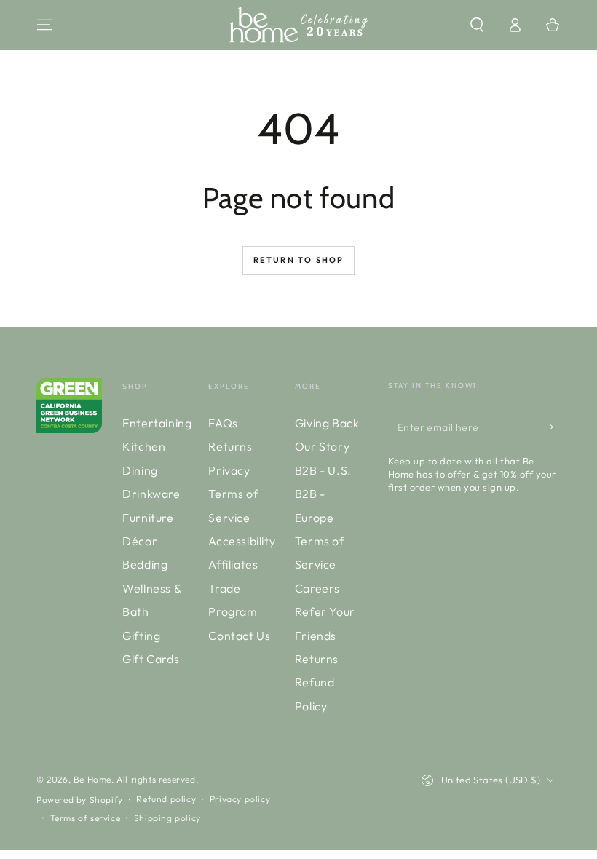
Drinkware (151, 493)
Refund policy (166, 798)
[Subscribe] (552, 427)
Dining (140, 470)
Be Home (92, 779)
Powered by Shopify (79, 799)
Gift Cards (150, 659)
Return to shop (298, 260)
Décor (139, 541)
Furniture (147, 517)
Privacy (229, 470)
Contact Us (239, 635)
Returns (230, 446)
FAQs (222, 423)
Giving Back (327, 423)
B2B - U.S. (323, 470)
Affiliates (233, 564)
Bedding (144, 564)
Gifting (141, 635)
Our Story (322, 446)
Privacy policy (240, 798)
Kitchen (143, 446)
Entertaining (156, 423)
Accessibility (241, 541)
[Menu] (44, 25)
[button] (477, 25)
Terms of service (85, 817)
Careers (317, 588)
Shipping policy (167, 817)
